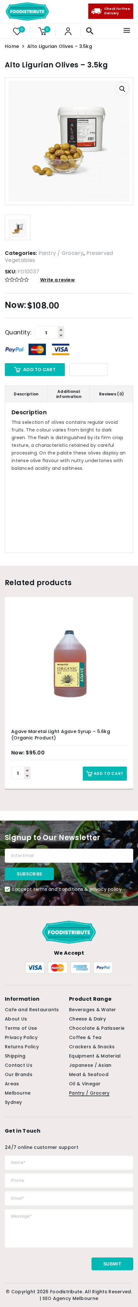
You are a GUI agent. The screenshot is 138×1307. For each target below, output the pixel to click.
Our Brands (18, 1074)
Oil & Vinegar (85, 1084)
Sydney (13, 1102)
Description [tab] (26, 394)
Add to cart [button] (109, 773)
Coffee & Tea (85, 1037)
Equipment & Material (95, 1056)
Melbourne (18, 1093)
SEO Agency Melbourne (70, 1298)
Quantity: (18, 332)
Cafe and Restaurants (32, 1009)
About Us (16, 1019)
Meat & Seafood (88, 1074)
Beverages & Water (92, 1009)
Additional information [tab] (69, 394)
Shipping (15, 1056)
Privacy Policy (21, 1037)
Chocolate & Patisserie (97, 1028)
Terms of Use (21, 1028)
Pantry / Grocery (61, 253)
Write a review (57, 280)
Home (12, 46)
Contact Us (18, 1065)
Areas (12, 1084)
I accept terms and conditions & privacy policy (67, 889)
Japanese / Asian (90, 1065)
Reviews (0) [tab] (111, 394)
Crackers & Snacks (92, 1046)
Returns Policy (22, 1046)
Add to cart (39, 369)
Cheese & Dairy (87, 1019)
